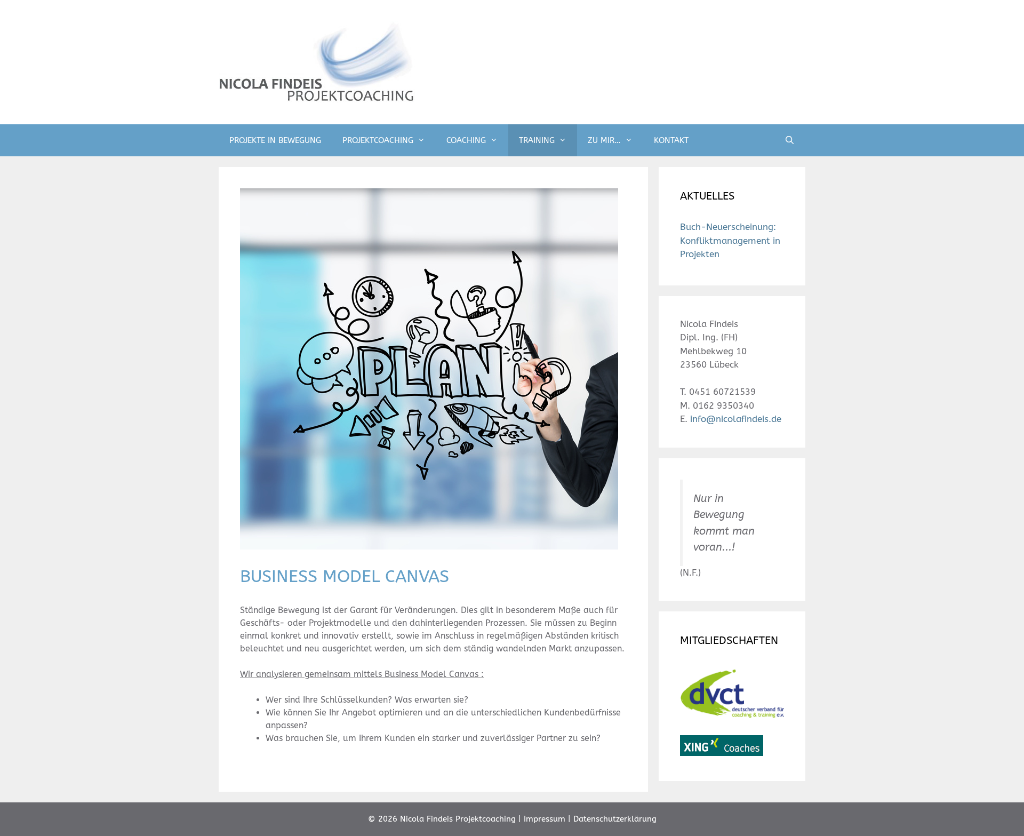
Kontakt (671, 140)
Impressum (544, 819)
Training (537, 140)
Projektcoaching (377, 140)
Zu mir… (604, 140)
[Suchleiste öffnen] (789, 140)
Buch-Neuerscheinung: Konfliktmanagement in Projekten (730, 240)
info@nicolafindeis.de (735, 418)
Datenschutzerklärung (615, 819)
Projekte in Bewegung (275, 140)
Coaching (466, 140)
